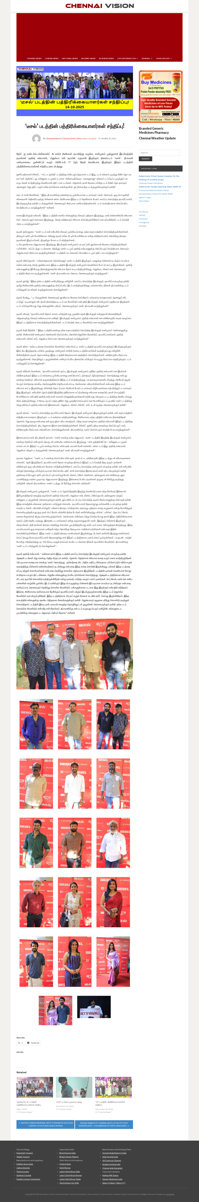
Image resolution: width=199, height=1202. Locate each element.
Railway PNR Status (110, 1175)
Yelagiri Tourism (23, 1157)
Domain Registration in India (114, 1153)
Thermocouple (22, 1172)
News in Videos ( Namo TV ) (113, 1183)
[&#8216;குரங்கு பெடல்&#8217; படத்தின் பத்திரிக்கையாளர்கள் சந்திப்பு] (34, 1087)
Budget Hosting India (111, 1164)
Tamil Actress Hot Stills (69, 1183)
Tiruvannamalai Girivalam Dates (154, 190)
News (78, 138)
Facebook (143, 212)
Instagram (144, 222)
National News (70, 58)
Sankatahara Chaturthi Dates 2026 (155, 194)
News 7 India (145, 197)
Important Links (149, 169)
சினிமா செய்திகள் (89, 138)
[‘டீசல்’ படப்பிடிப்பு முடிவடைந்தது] (74, 1087)
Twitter (142, 215)
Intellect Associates (24, 1164)
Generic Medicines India (112, 1179)
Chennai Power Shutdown (151, 183)
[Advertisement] (99, 33)
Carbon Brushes (23, 1168)
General (146, 58)
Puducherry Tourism (24, 1153)
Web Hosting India (110, 1157)
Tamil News (144, 201)
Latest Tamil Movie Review (70, 1175)
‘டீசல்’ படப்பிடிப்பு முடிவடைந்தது (69, 1102)
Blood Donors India (67, 1153)
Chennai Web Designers (112, 1168)
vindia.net (170, 1194)
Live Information (126, 58)
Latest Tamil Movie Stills (69, 1172)
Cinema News (52, 58)
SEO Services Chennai (111, 1161)
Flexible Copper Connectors (28, 1179)
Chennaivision (53, 138)
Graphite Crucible (23, 1175)
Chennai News (34, 58)
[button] (36, 725)
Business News (106, 58)
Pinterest (143, 219)
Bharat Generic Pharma (69, 1157)
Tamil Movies (163, 58)
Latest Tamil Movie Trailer (70, 1179)
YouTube (142, 226)
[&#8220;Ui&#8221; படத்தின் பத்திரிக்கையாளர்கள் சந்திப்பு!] (113, 1087)
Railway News (88, 58)
